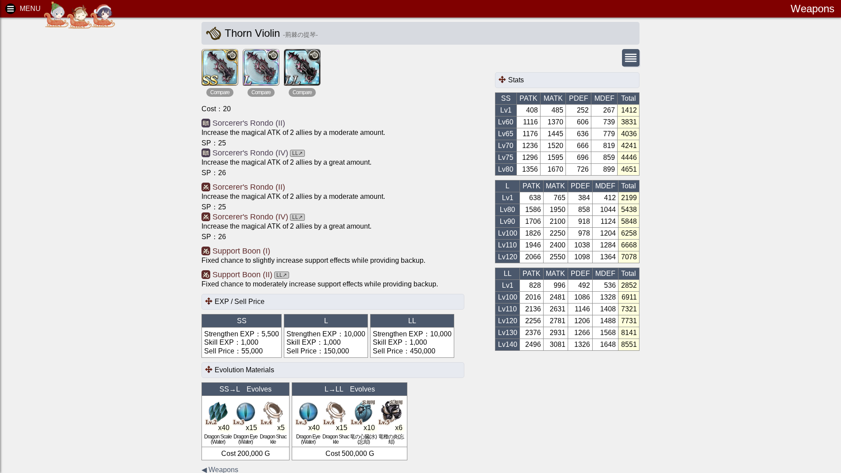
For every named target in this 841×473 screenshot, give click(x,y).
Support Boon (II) (242, 274)
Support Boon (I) (241, 251)
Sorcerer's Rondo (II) (248, 123)
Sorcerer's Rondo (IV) (250, 152)
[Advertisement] (74, 157)
